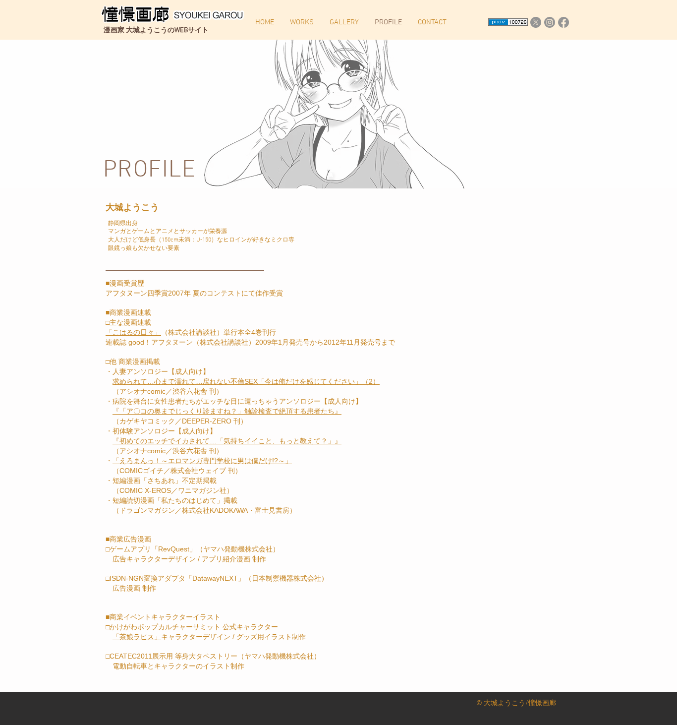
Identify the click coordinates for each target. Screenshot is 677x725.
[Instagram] (549, 22)
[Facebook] (563, 22)
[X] (535, 22)
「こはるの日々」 (133, 332)
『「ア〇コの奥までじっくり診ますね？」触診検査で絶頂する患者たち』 (227, 411)
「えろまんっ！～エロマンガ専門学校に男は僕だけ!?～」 (202, 461)
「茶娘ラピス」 (137, 637)
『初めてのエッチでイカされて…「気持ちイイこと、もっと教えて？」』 (227, 441)
